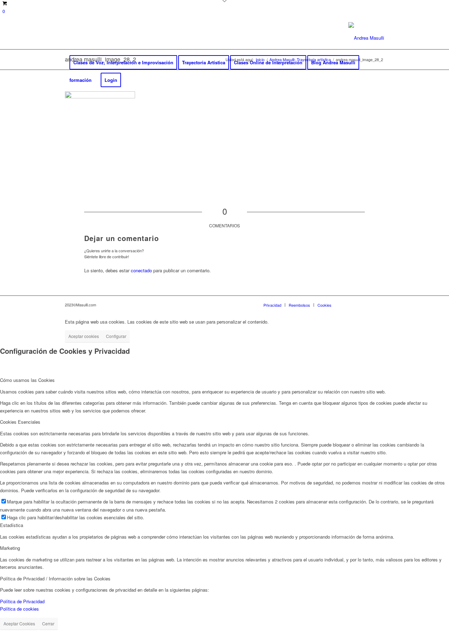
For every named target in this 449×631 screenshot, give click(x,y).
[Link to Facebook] (67, 38)
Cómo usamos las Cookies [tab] (27, 380)
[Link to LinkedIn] (88, 38)
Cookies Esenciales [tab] (20, 421)
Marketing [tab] (10, 548)
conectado (141, 270)
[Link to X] (77, 38)
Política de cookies (19, 608)
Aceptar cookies (83, 336)
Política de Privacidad (22, 601)
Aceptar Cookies (19, 623)
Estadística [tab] (11, 525)
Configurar (116, 336)
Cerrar (48, 623)
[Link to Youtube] (98, 38)
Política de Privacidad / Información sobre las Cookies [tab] (55, 578)
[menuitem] (123, 62)
